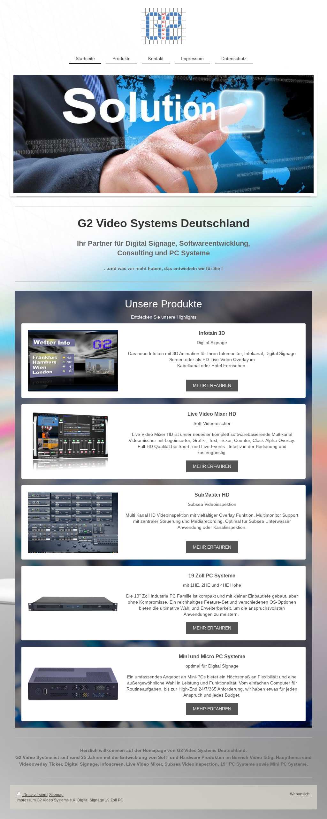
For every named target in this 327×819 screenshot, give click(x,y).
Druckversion (34, 794)
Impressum (26, 800)
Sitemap (56, 794)
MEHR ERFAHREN (212, 385)
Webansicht (300, 794)
